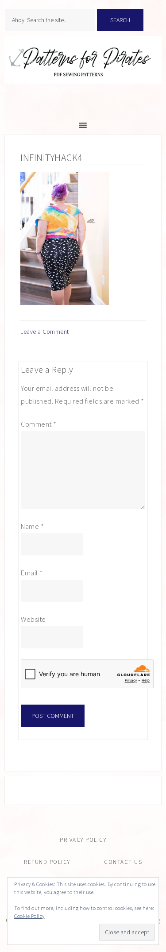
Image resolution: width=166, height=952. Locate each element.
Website (33, 619)
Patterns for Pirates (83, 69)
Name (32, 526)
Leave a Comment (44, 331)
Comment (39, 424)
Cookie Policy (29, 916)
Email (32, 572)
